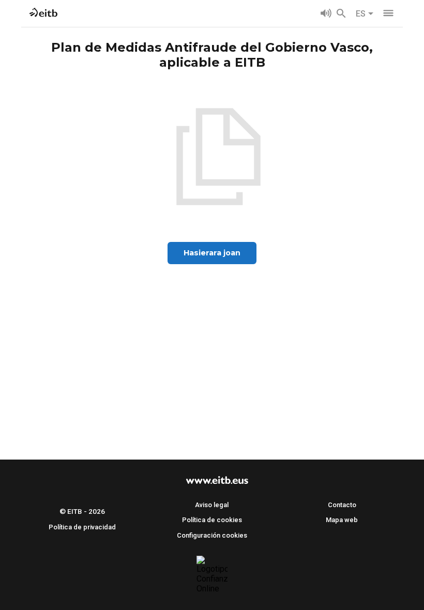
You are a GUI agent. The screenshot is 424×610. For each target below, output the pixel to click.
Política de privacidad (82, 527)
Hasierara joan (212, 252)
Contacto (342, 505)
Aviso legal (212, 505)
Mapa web (342, 520)
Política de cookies (212, 520)
